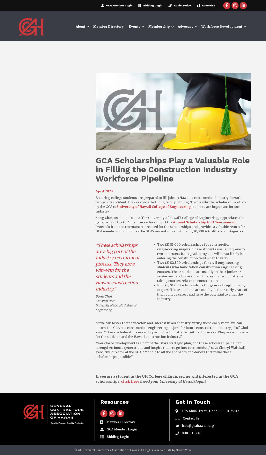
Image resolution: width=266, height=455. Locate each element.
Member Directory (108, 26)
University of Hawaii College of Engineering (154, 207)
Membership (159, 26)
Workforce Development (221, 26)
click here (130, 381)
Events (134, 26)
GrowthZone (184, 450)
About (80, 26)
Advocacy (185, 26)
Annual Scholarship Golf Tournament (204, 222)
